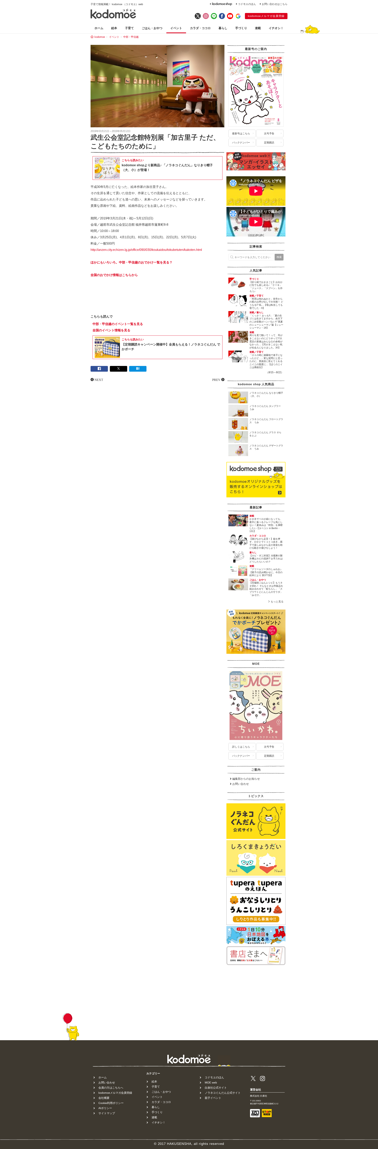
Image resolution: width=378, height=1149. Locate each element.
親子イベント (213, 1097)
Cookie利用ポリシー (111, 1103)
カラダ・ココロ (200, 28)
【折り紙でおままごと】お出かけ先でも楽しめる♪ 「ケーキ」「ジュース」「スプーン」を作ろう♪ (266, 287)
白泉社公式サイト (216, 1087)
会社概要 (103, 1097)
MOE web (211, 1082)
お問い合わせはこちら (274, 4)
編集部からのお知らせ (246, 778)
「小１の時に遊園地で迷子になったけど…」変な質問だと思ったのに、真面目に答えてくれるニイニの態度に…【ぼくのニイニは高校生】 (266, 361)
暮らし (223, 28)
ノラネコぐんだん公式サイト (223, 1092)
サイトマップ (106, 1113)
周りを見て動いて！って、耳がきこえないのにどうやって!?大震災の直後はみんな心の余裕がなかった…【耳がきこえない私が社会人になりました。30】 (266, 341)
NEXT (98, 379)
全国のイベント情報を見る (111, 330)
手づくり (241, 28)
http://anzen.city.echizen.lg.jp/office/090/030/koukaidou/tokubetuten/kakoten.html (146, 249)
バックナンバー (241, 142)
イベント (176, 28)
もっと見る (277, 601)
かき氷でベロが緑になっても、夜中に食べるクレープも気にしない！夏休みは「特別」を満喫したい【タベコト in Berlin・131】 (266, 525)
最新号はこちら (241, 133)
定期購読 (269, 142)
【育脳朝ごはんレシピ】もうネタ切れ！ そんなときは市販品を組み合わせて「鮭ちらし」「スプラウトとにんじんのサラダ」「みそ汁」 (266, 588)
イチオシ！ (276, 28)
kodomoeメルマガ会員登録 (266, 16)
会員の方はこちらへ (110, 1087)
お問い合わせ (240, 783)
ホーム (98, 28)
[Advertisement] (157, 299)
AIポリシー (105, 1108)
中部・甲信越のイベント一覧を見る (118, 324)
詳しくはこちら (241, 746)
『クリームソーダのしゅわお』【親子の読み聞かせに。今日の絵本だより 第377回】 (266, 572)
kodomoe (99, 36)
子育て (129, 28)
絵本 (114, 28)
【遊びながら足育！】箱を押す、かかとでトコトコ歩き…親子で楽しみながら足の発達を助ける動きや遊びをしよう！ (266, 544)
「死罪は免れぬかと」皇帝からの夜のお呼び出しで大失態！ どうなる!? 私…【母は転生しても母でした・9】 (266, 303)
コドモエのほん (247, 4)
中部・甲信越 (131, 36)
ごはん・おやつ (152, 28)
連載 (258, 28)
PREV (216, 379)
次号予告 (269, 133)
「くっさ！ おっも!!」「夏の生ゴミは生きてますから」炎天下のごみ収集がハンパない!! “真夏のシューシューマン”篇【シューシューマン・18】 (266, 321)
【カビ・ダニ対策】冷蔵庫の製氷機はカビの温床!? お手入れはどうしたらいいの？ (266, 558)
